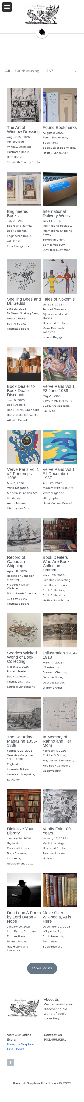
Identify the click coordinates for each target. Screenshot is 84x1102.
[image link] (42, 14)
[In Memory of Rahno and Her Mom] (60, 714)
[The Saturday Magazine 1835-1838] (24, 714)
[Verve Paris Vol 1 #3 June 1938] (60, 364)
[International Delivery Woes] (60, 189)
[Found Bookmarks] (60, 105)
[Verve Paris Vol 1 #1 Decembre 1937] (60, 447)
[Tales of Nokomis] (60, 276)
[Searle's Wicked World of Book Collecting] (24, 630)
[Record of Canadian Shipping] (24, 535)
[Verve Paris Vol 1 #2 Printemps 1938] (24, 447)
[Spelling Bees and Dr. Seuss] (24, 276)
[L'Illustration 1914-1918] (60, 630)
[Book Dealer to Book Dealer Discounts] (24, 364)
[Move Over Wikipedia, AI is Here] (60, 890)
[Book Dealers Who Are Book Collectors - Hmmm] (60, 535)
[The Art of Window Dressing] (24, 105)
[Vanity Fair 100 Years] (60, 806)
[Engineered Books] (24, 189)
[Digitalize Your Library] (24, 806)
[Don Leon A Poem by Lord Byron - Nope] (24, 890)
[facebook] (10, 1062)
